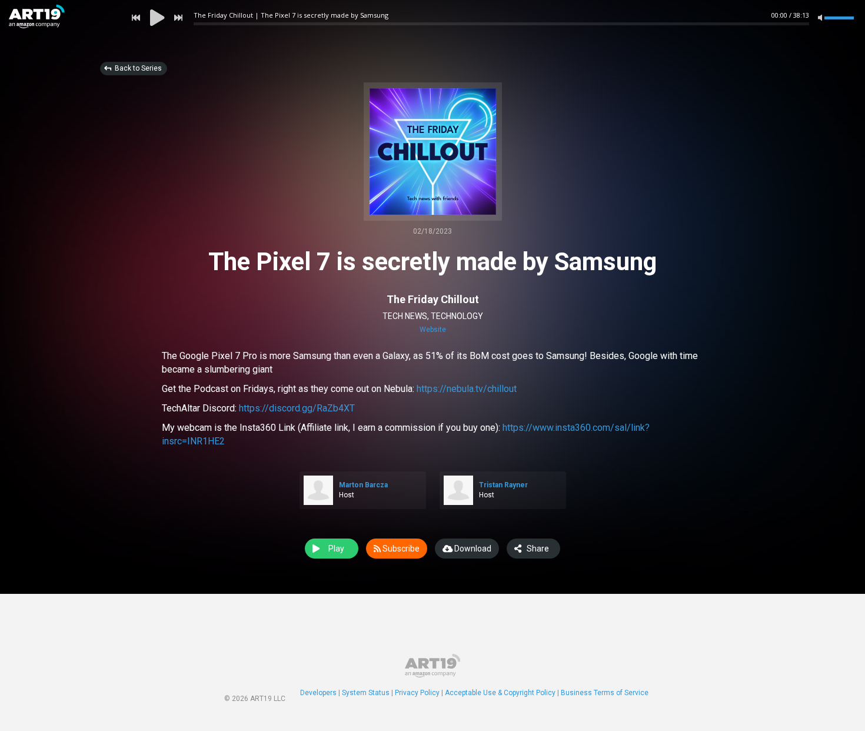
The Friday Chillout (433, 299)
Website (433, 329)
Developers (318, 693)
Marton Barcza (363, 485)
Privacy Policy (417, 693)
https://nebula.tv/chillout (467, 388)
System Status (366, 693)
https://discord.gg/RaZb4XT (297, 408)
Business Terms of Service (604, 693)
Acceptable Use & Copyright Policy (500, 693)
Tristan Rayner (503, 485)
